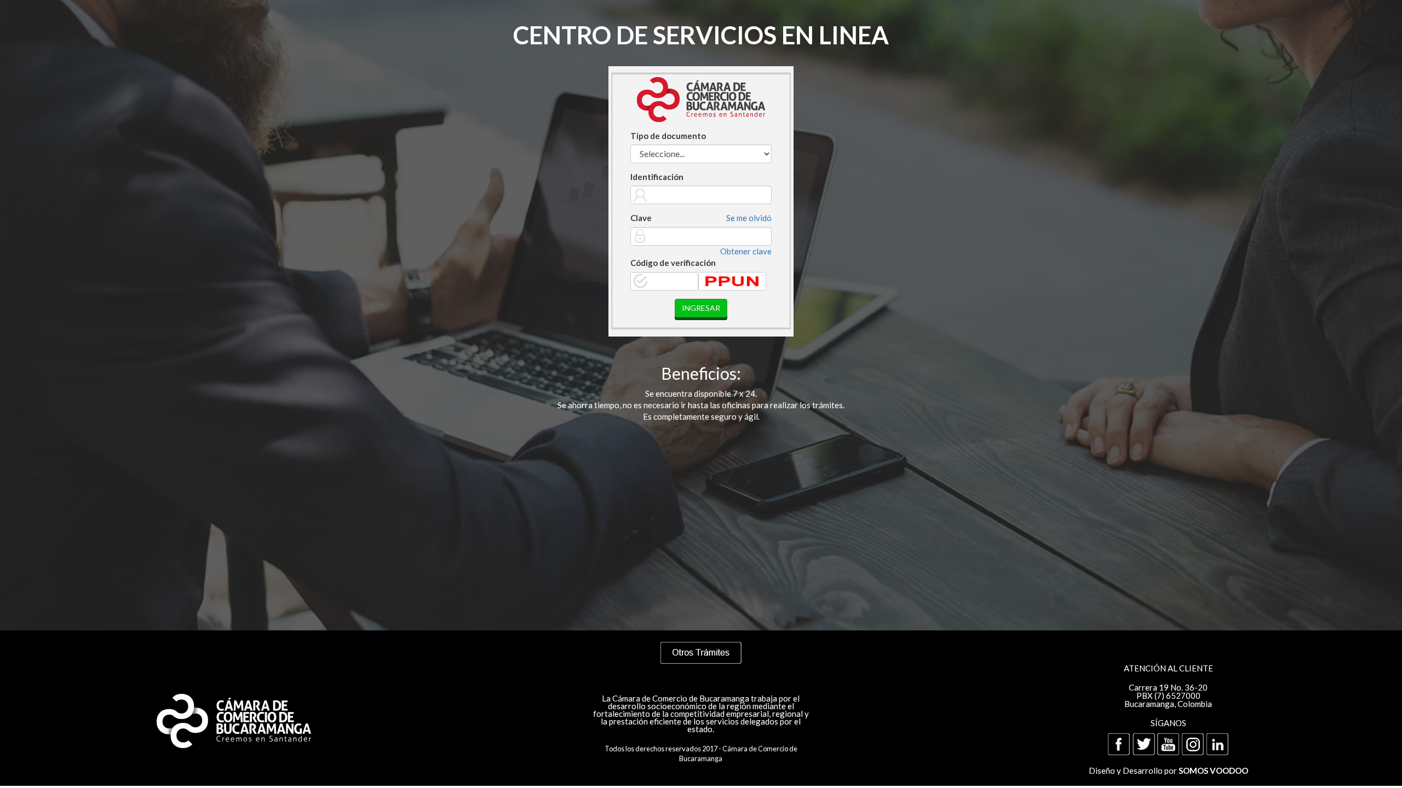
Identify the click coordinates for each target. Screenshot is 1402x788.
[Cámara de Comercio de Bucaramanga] (233, 718)
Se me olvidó (749, 218)
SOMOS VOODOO (1213, 770)
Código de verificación (673, 263)
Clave (641, 218)
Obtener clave (746, 251)
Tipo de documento (668, 136)
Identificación (656, 177)
